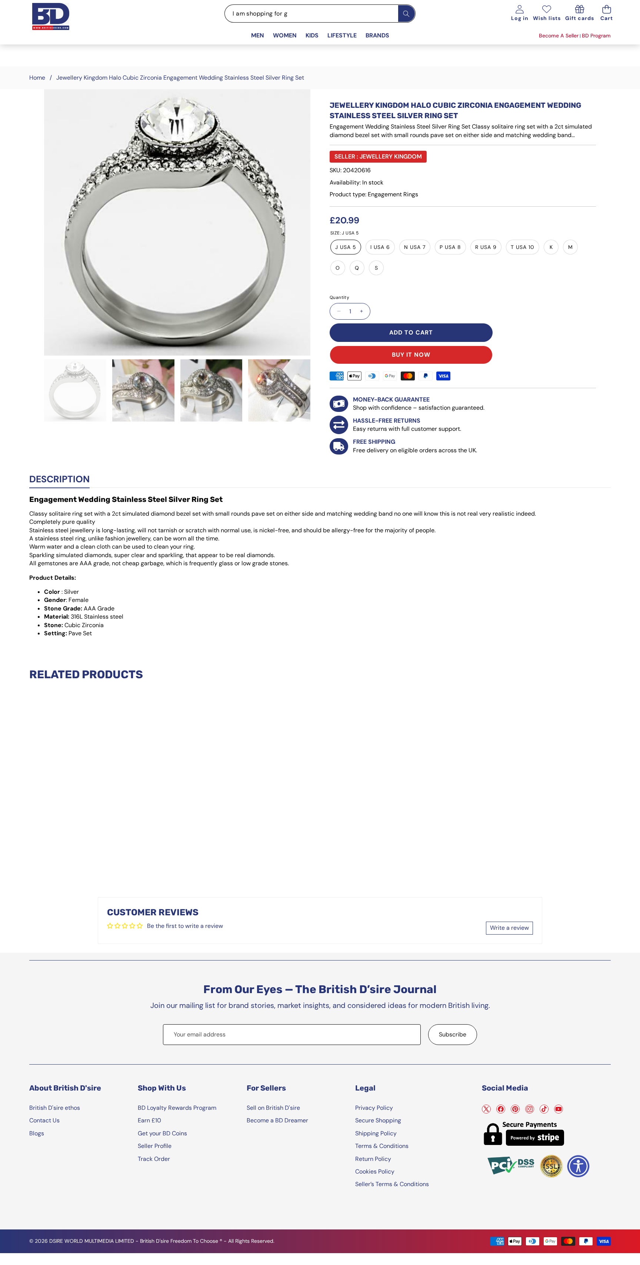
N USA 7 (415, 247)
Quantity (339, 297)
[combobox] (319, 13)
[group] (75, 390)
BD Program (596, 35)
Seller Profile (154, 1146)
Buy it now (411, 355)
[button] (607, 13)
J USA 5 (345, 247)
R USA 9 (486, 247)
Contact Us (44, 1120)
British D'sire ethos (54, 1108)
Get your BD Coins (162, 1133)
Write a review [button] (509, 928)
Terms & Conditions (382, 1146)
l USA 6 (380, 247)
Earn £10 (149, 1120)
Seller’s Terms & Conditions (392, 1184)
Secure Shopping (378, 1120)
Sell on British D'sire (273, 1108)
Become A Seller (559, 35)
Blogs (36, 1133)
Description (59, 479)
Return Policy (373, 1159)
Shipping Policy (376, 1133)
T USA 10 (522, 247)
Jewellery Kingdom (391, 156)
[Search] (406, 13)
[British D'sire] (60, 24)
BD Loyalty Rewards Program (177, 1108)
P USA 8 (450, 247)
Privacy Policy (374, 1108)
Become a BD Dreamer (277, 1120)
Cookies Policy (374, 1171)
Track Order (154, 1159)
